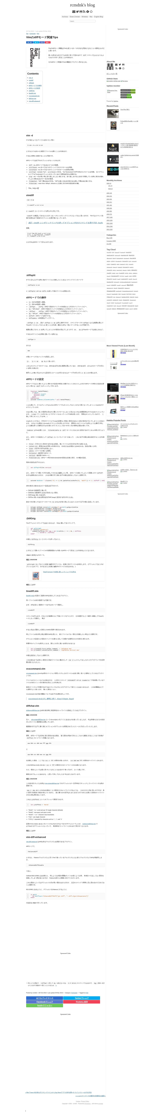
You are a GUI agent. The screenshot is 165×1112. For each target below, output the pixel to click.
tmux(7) (130, 302)
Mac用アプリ (124, 481)
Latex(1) (108, 285)
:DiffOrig (31, 91)
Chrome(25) (125, 261)
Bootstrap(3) (126, 258)
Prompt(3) (123, 294)
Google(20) (121, 273)
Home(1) (109, 276)
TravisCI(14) (110, 305)
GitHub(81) (134, 270)
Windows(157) (121, 308)
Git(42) (129, 270)
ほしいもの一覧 (112, 74)
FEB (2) (110, 189)
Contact (78, 1101)
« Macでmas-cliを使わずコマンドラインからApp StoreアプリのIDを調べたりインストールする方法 (58, 1092)
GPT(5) (126, 273)
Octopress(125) (111, 291)
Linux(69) (113, 285)
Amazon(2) (117, 252)
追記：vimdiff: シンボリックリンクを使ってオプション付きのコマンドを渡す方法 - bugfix (65, 223)
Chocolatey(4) (118, 261)
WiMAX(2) (114, 308)
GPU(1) (130, 273)
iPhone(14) (109, 279)
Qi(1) (114, 297)
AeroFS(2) (109, 252)
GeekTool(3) (119, 270)
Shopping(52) (126, 300)
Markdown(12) (110, 288)
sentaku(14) (115, 300)
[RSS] (84, 12)
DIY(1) (127, 264)
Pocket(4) (136, 291)
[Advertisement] (65, 119)
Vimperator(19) (130, 305)
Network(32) (121, 288)
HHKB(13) (135, 273)
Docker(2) (131, 264)
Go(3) (117, 273)
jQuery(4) (135, 279)
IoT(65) (134, 276)
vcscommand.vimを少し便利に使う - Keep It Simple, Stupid (51, 699)
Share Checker (75, 16)
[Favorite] (91, 12)
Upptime (116, 101)
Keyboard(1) (116, 282)
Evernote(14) (126, 267)
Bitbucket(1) (109, 258)
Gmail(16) (109, 273)
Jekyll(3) (130, 279)
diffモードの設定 (34, 88)
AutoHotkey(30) (124, 255)
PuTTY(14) (129, 294)
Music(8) (115, 288)
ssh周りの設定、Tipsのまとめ (129, 469)
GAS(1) (114, 270)
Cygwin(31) (113, 264)
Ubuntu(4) (119, 305)
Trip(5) (114, 305)
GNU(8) (113, 273)
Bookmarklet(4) (120, 258)
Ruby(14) (132, 297)
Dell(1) (118, 264)
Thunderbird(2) (125, 302)
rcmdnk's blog (82, 4)
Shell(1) (120, 300)
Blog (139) (109, 238)
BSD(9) (108, 261)
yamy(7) (131, 308)
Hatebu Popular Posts (116, 420)
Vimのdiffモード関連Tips (42, 37)
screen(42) (109, 300)
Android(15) (128, 252)
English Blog (98, 16)
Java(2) (119, 279)
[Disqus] (65, 1067)
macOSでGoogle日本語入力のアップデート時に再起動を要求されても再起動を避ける (130, 145)
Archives (65, 16)
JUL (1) (110, 185)
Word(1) (127, 308)
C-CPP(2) (113, 261)
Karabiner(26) (110, 282)
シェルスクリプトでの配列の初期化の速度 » (91, 1096)
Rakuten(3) (118, 297)
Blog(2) (114, 258)
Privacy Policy (85, 1101)
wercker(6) (109, 308)
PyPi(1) (133, 294)
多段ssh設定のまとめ (126, 458)
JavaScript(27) (124, 279)
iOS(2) (130, 276)
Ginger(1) (125, 270)
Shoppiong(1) (133, 300)
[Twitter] (77, 12)
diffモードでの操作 (35, 85)
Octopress (88, 1103)
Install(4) (126, 276)
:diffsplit (31, 83)
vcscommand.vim (34, 96)
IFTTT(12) (122, 276)
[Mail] (74, 12)
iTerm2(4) (115, 279)
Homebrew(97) (115, 276)
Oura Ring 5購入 (125, 109)
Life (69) (109, 244)
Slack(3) (108, 302)
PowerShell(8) (115, 294)
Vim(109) (124, 305)
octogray (100, 1103)
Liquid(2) (119, 285)
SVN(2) (112, 302)
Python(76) (110, 297)
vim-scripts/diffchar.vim (38, 719)
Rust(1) (136, 297)
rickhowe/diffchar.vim (32, 710)
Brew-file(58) (133, 258)
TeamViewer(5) (118, 302)
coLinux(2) (134, 261)
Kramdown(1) (134, 282)
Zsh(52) (135, 308)
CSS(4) (108, 264)
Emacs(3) (115, 267)
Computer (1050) (111, 241)
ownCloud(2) (119, 291)
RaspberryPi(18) (125, 297)
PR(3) (119, 294)
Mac (91, 16)
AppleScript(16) (110, 255)
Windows (85, 16)
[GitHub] (80, 12)
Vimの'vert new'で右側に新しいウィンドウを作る (59, 572)
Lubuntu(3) (123, 285)
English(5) (120, 267)
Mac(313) (130, 285)
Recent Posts (112, 106)
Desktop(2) (122, 264)
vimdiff (31, 80)
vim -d (31, 78)
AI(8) (113, 252)
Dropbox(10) (109, 267)
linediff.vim (32, 93)
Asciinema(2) (117, 255)
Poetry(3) (109, 294)
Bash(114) (131, 255)
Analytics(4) (122, 252)
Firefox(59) (109, 270)
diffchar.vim (32, 98)
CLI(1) (130, 261)
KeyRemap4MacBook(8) (125, 282)
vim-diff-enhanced (34, 101)
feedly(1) (131, 267)
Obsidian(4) (127, 288)
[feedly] (87, 12)
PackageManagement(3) (127, 291)
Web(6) (136, 305)
